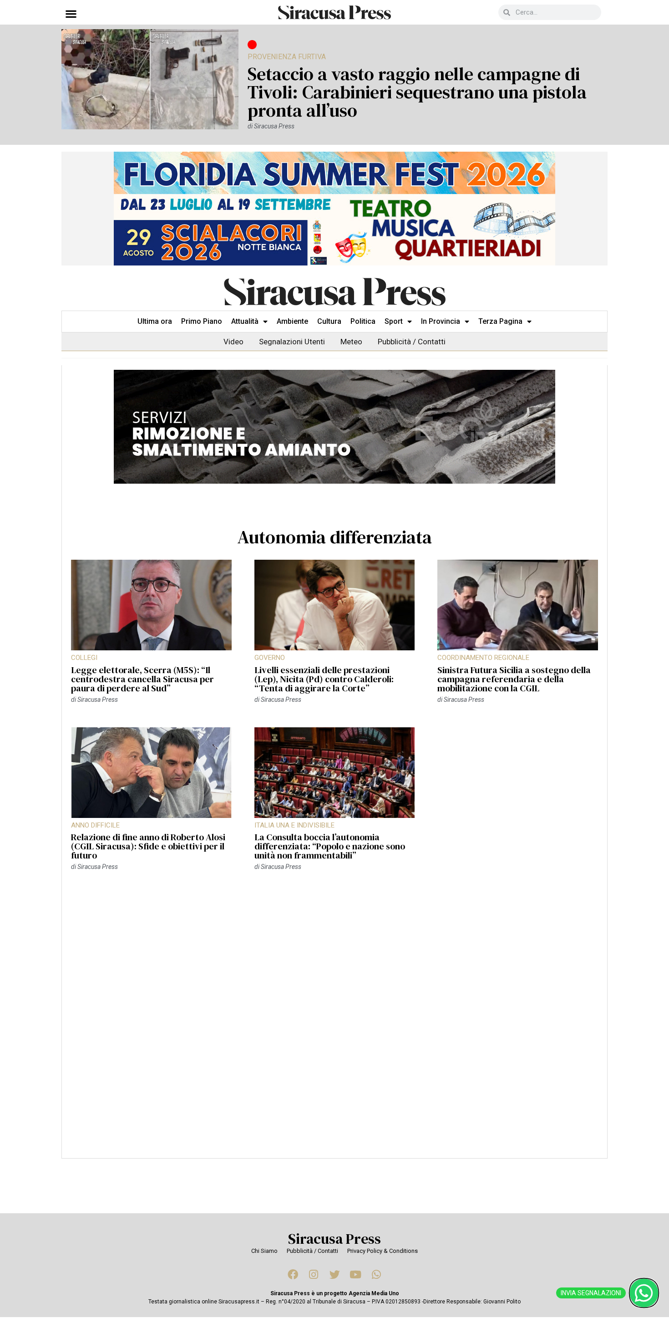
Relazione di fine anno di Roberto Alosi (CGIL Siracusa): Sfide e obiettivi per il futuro (148, 846)
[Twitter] (334, 1274)
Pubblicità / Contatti (412, 341)
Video (233, 341)
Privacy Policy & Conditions (382, 1250)
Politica (362, 321)
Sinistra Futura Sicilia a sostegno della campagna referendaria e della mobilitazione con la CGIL (514, 679)
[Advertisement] (334, 1019)
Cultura (329, 321)
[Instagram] (313, 1274)
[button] (71, 13)
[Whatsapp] (376, 1274)
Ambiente (292, 321)
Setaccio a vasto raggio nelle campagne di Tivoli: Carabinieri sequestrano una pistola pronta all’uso (417, 92)
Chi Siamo (264, 1250)
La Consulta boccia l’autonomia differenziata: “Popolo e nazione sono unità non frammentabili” (329, 846)
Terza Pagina (500, 321)
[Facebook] (292, 1274)
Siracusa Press (334, 1239)
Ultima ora (154, 321)
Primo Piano (201, 321)
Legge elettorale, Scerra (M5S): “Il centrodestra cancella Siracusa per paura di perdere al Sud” (142, 679)
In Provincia (440, 321)
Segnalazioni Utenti (292, 341)
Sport (394, 321)
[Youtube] (355, 1274)
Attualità (244, 321)
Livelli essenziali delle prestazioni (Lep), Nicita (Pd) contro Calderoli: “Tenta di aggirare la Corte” (324, 679)
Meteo (351, 341)
